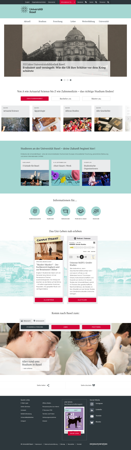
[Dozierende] (96, 209)
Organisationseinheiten (39, 2)
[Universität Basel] (32, 9)
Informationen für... (66, 2)
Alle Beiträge (49, 300)
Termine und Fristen (48, 414)
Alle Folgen (82, 300)
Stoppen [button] (70, 80)
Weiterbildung (88, 21)
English (27, 2)
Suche (90, 2)
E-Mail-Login (24, 403)
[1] (61, 80)
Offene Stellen (46, 403)
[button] (43, 385)
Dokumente (51, 2)
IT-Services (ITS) (47, 410)
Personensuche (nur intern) (50, 406)
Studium (42, 21)
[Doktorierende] (65, 209)
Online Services (25, 406)
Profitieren (96, 327)
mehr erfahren (27, 368)
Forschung (57, 21)
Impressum (38, 444)
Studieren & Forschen (35, 327)
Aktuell (27, 21)
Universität (104, 21)
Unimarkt (23, 410)
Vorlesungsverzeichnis (49, 417)
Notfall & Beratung (26, 414)
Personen (101, 2)
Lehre (73, 21)
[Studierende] (50, 209)
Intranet (44, 421)
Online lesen (74, 433)
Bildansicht (27, 321)
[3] (67, 80)
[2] (64, 80)
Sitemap (62, 444)
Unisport (23, 421)
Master (96, 98)
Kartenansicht (40, 321)
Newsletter (71, 444)
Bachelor (65, 98)
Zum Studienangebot (35, 98)
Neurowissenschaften (64, 67)
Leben (65, 327)
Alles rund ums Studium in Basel (32, 363)
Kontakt (79, 444)
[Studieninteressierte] (35, 209)
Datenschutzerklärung (51, 444)
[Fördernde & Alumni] (80, 209)
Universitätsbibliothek (27, 417)
